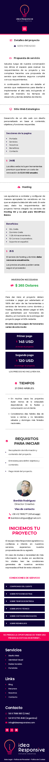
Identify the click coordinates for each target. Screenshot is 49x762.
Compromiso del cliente (21, 586)
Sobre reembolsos (18, 623)
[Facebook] (7, 730)
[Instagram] (11, 730)
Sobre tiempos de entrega (22, 601)
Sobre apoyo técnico (19, 609)
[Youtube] (16, 730)
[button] (24, 28)
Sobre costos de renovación (23, 616)
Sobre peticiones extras (21, 594)
